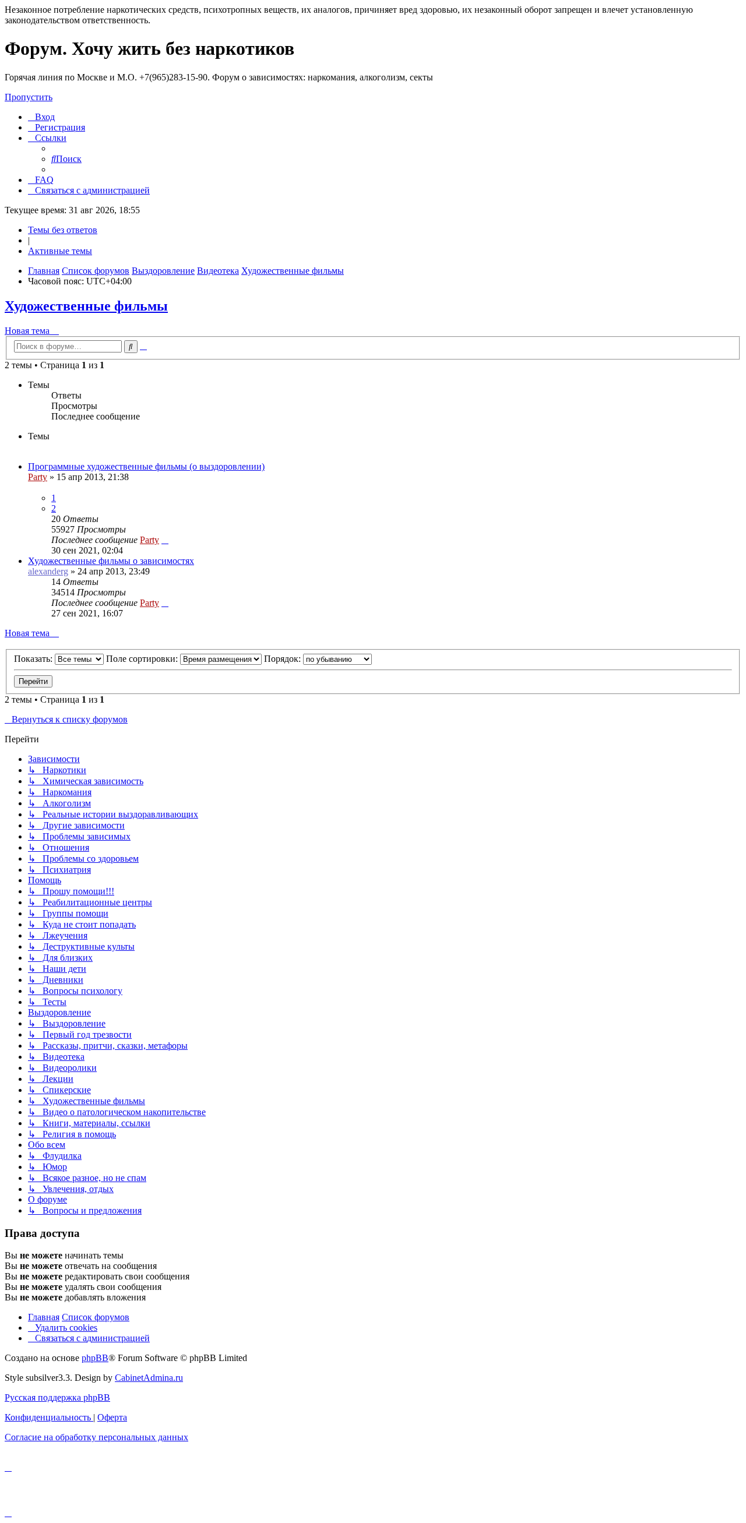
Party (37, 477)
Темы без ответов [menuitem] (62, 230)
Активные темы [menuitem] (60, 251)
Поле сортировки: (143, 659)
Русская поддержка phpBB (57, 1397)
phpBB (95, 1358)
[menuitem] (41, 117)
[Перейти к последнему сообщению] (164, 540)
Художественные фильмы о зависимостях (111, 561)
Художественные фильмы (86, 305)
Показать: (34, 659)
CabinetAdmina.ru (149, 1378)
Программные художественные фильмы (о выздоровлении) (146, 466)
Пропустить (28, 97)
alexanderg (48, 571)
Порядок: (283, 659)
